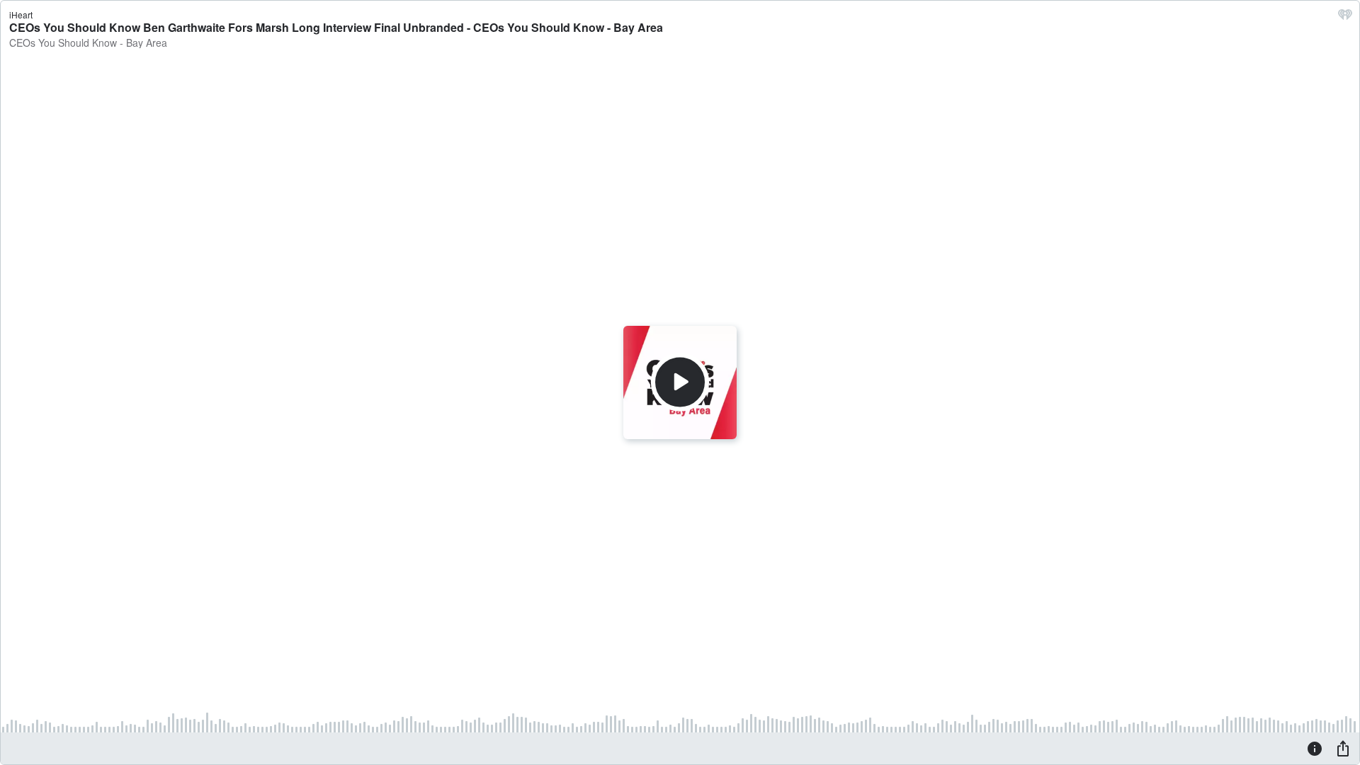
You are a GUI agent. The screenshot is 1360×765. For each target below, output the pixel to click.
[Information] (1314, 748)
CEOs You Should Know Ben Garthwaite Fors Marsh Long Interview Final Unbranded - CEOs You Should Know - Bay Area (336, 27)
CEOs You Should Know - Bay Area (88, 42)
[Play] (680, 382)
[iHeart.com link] (1345, 18)
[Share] (1343, 748)
